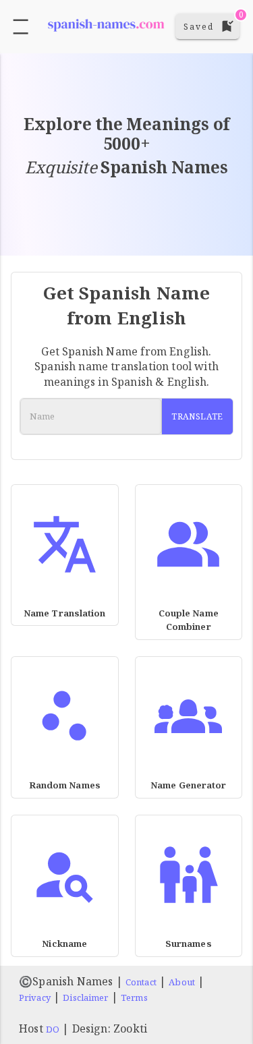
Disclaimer (85, 997)
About (182, 982)
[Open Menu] (20, 27)
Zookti (130, 1028)
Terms (134, 997)
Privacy (35, 997)
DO (52, 1029)
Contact (141, 982)
